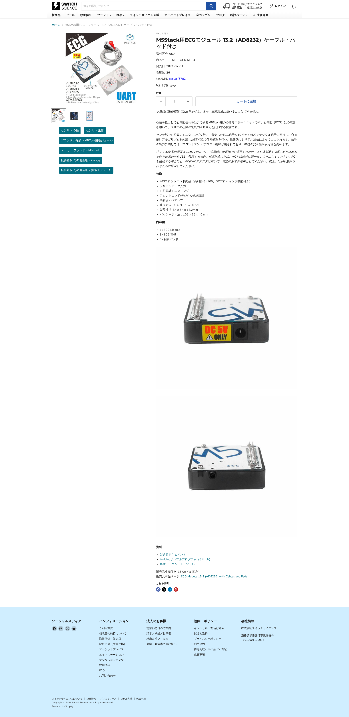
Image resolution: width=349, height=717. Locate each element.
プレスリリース (108, 698)
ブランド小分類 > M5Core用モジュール (87, 140)
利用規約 (199, 644)
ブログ (220, 15)
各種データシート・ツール (177, 564)
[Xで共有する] (164, 589)
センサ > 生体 (95, 130)
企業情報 (91, 698)
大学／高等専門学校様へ (161, 644)
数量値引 (86, 15)
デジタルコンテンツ (111, 660)
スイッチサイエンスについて (67, 698)
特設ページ (238, 15)
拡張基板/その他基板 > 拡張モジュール (86, 170)
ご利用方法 (106, 628)
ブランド (103, 15)
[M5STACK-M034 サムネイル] (58, 116)
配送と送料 (201, 633)
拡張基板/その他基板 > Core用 (80, 160)
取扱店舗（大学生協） (113, 644)
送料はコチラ (254, 7)
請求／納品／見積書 (159, 633)
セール (70, 15)
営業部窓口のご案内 (159, 628)
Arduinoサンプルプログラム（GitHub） (186, 559)
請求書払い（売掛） (159, 639)
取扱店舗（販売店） (111, 639)
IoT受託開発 (260, 15)
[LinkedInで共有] (170, 589)
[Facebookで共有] (158, 589)
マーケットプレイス (178, 15)
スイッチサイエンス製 (144, 15)
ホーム (56, 25)
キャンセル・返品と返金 (209, 628)
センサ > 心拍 (70, 130)
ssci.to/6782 (177, 79)
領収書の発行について (113, 633)
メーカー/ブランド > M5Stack (80, 150)
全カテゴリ (203, 15)
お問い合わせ (107, 676)
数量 (158, 93)
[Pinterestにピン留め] (176, 589)
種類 (120, 15)
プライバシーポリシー (207, 639)
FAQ (102, 670)
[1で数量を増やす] (187, 101)
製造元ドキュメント (173, 555)
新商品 (56, 15)
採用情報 (104, 665)
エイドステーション (111, 654)
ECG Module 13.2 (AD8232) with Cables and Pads (214, 577)
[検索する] (211, 6)
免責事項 (199, 654)
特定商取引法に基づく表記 (210, 649)
